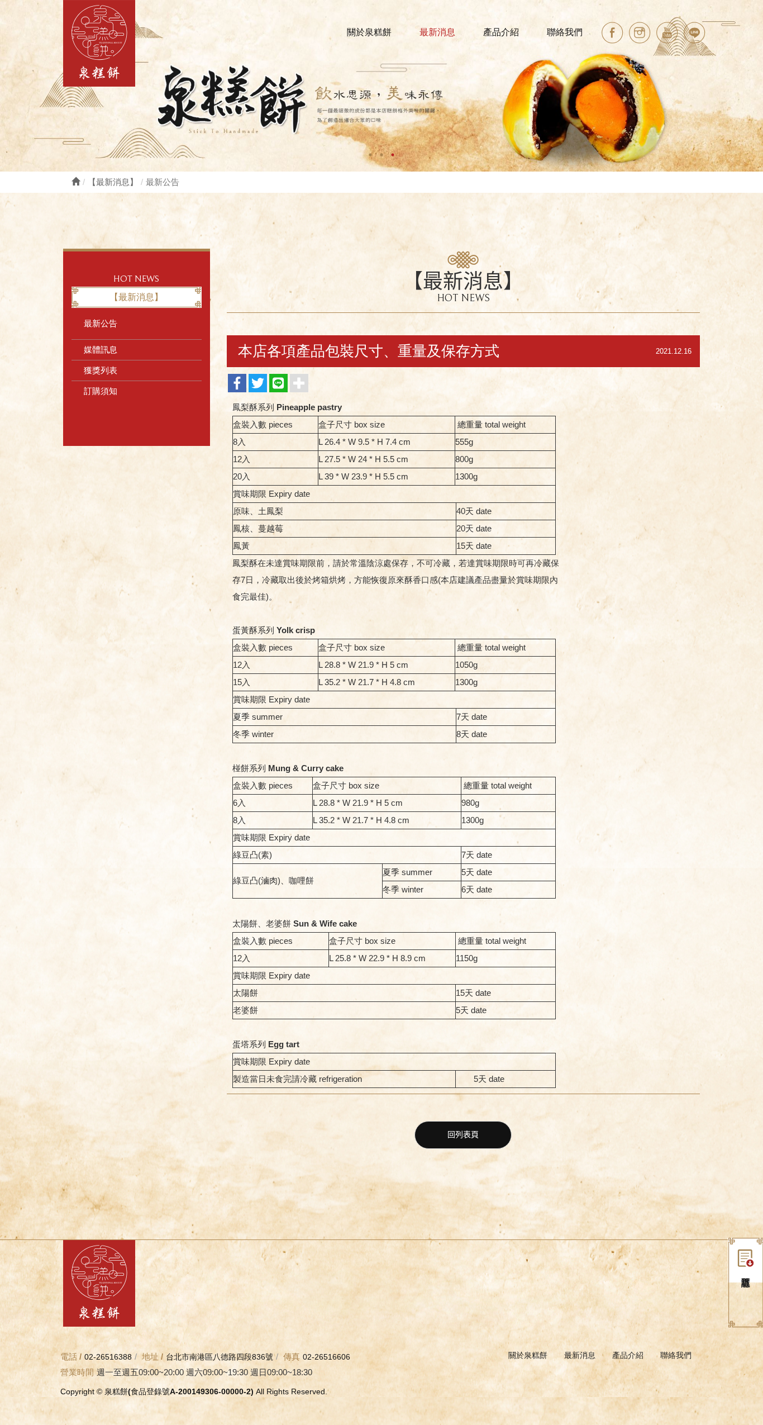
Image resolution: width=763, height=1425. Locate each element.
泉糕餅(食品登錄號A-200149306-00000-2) (99, 43)
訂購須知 (100, 391)
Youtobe (667, 32)
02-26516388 (108, 1356)
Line (694, 32)
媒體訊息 (100, 349)
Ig (639, 32)
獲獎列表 (100, 370)
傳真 (291, 1356)
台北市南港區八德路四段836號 (219, 1356)
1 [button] (370, 154)
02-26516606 (326, 1356)
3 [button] (392, 154)
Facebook (612, 32)
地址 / (152, 1356)
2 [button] (381, 154)
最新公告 (100, 323)
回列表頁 (463, 1134)
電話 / (71, 1356)
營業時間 (77, 1372)
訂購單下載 (745, 1260)
